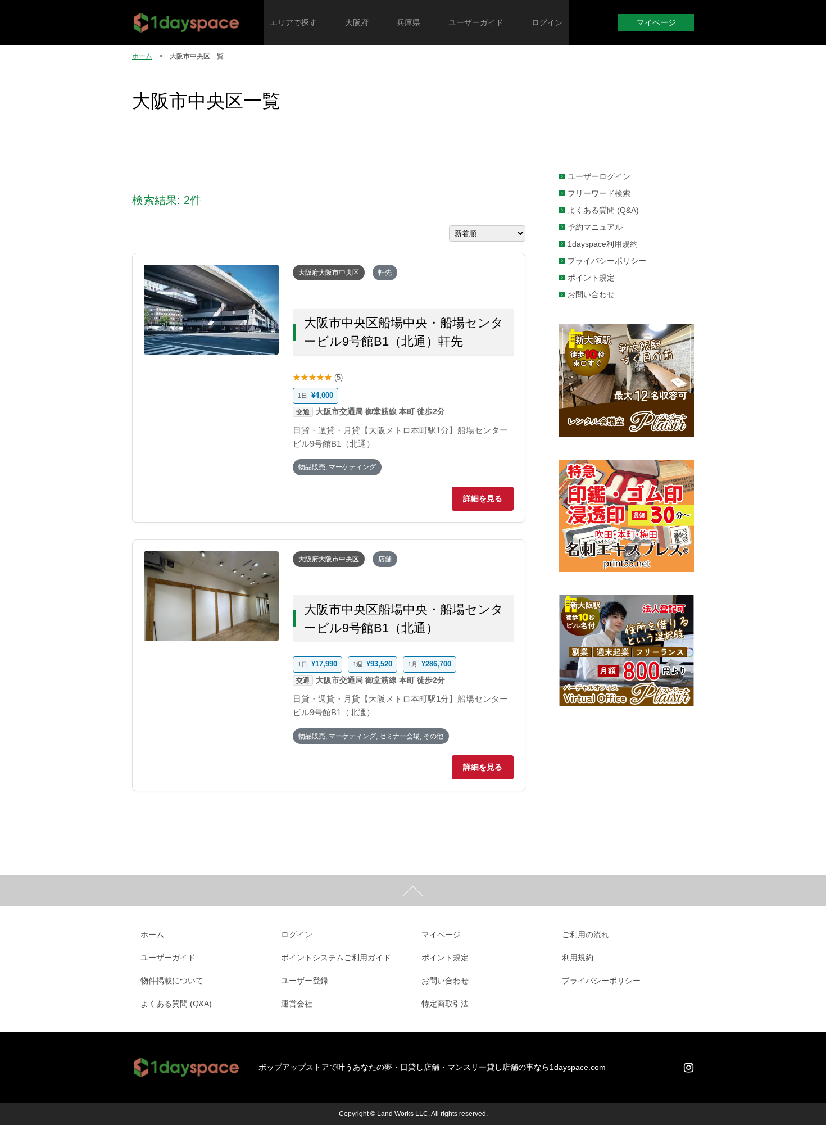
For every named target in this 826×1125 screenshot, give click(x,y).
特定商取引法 (445, 1003)
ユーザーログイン (599, 176)
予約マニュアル (595, 227)
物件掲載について (171, 980)
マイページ (656, 22)
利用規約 (577, 957)
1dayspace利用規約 (603, 243)
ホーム (142, 56)
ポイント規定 (591, 277)
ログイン (296, 934)
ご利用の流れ (585, 934)
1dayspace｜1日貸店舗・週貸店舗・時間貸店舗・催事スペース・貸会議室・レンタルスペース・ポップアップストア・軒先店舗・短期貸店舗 (187, 22)
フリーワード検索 (599, 193)
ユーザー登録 (304, 980)
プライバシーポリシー (607, 260)
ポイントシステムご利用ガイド (336, 957)
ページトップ (413, 890)
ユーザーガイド (168, 957)
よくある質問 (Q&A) (603, 210)
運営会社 (296, 1003)
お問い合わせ (591, 294)
